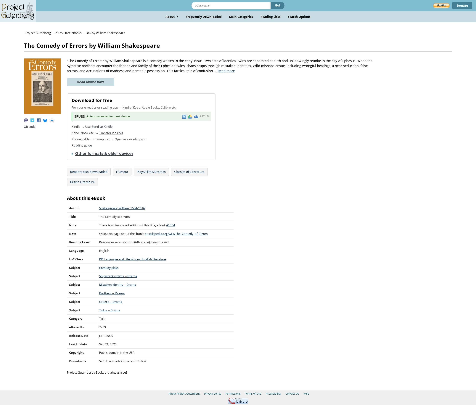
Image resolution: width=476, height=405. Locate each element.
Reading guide (82, 145)
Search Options (299, 17)
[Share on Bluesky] (45, 120)
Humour (122, 172)
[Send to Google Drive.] (190, 116)
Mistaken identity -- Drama (117, 285)
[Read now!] (42, 113)
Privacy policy (212, 393)
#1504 (170, 225)
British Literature (82, 182)
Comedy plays (109, 268)
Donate (462, 6)
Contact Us (292, 393)
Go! (277, 5)
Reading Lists (270, 17)
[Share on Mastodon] (26, 120)
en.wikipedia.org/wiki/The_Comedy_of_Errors (176, 234)
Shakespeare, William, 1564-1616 (122, 208)
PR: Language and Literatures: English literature (132, 259)
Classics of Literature (189, 172)
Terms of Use (253, 393)
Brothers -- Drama (112, 293)
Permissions (233, 393)
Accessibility (273, 393)
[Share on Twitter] (32, 120)
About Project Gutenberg (184, 393)
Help (306, 393)
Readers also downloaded (88, 172)
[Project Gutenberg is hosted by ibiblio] (238, 402)
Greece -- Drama (110, 302)
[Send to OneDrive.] (196, 116)
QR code (30, 127)
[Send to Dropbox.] (184, 116)
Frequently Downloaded (204, 17)
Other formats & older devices (104, 153)
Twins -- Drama (109, 310)
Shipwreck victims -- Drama (118, 276)
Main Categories (241, 17)
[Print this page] (52, 120)
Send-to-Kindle (102, 126)
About (171, 17)
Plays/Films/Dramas (151, 172)
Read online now (90, 82)
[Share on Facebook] (39, 120)
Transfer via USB (111, 133)
